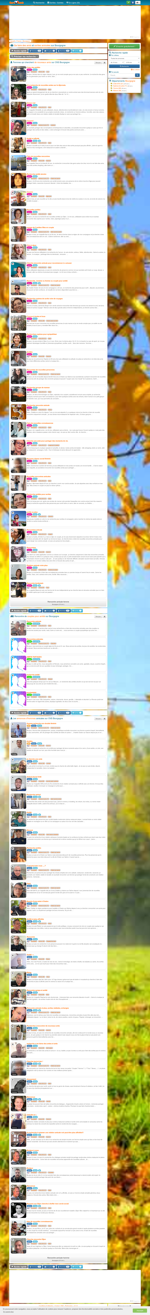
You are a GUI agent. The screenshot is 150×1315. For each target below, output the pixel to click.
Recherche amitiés (34, 848)
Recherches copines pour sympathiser (42, 334)
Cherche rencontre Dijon (36, 1239)
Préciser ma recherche (24, 56)
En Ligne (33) (74, 2)
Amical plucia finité (34, 777)
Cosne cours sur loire (52, 321)
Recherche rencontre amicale (38, 405)
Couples (50, 51)
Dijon (49, 89)
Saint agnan (49, 1048)
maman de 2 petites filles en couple (40, 227)
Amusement (31, 1079)
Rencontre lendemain (35, 583)
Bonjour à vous (33, 1150)
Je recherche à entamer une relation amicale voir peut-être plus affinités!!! (55, 1132)
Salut (29, 883)
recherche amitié (33, 674)
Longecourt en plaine (53, 445)
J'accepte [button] (140, 1310)
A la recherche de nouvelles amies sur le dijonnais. (46, 85)
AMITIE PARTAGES (34, 657)
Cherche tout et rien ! (35, 1061)
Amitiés (30, 352)
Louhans (53, 125)
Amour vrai (31, 103)
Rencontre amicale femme (58, 602)
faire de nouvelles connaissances (40, 1221)
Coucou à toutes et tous (36, 316)
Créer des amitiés (33, 67)
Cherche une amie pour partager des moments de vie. (47, 441)
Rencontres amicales (35, 639)
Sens (47, 994)
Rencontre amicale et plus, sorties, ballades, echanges (48, 1008)
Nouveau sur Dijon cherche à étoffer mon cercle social (48, 1203)
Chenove (50, 516)
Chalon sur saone (55, 178)
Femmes (35, 51)
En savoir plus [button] (8, 1312)
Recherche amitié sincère (36, 174)
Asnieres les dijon (53, 570)
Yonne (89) (41, 161)
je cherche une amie (34, 759)
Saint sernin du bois (56, 799)
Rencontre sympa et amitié (37, 990)
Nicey (49, 923)
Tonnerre (48, 356)
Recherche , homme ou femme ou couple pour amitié (47, 281)
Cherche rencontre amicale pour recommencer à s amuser (49, 263)
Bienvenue (31, 1097)
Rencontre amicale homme (58, 1258)
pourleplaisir (31, 692)
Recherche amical (34, 794)
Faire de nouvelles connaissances (40, 423)
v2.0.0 (76, 1306)
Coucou (30, 192)
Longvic (50, 534)
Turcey (50, 410)
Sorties (77, 51)
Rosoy (48, 959)
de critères (136, 69)
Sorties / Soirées (56, 2)
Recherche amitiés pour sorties (39, 494)
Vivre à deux (31, 245)
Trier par (98, 62)
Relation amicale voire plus (37, 565)
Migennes (48, 196)
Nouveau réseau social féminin (39, 458)
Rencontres (31, 547)
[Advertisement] (75, 21)
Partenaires (68, 1306)
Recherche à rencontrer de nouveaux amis (43, 1026)
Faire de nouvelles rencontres (38, 156)
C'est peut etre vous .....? (36, 866)
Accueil (12, 41)
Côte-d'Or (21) (42, 89)
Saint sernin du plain (56, 232)
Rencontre (31, 937)
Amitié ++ (30, 954)
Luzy (48, 72)
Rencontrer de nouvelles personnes (41, 370)
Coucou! (30, 120)
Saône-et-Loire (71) (44, 125)
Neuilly (48, 1101)
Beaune (50, 679)
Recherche (39, 2)
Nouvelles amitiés (33, 209)
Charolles (53, 643)
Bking (29, 972)
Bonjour (30, 1168)
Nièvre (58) (41, 72)
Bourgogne (26, 41)
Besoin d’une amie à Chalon (37, 901)
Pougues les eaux (51, 941)
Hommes (64, 51)
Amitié (29, 812)
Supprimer (136, 37)
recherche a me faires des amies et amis (42, 1043)
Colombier (51, 1172)
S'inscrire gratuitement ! (125, 46)
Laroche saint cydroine (52, 781)
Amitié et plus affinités (35, 919)
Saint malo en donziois (52, 834)
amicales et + (32, 1115)
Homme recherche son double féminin (41, 723)
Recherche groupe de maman (38, 387)
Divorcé (30, 830)
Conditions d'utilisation (46, 1306)
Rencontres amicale (34, 530)
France (19, 41)
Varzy (48, 977)
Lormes (48, 763)
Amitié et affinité (33, 138)
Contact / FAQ (59, 1306)
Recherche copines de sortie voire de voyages (45, 298)
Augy (47, 587)
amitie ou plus (32, 512)
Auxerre (48, 161)
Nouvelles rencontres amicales (39, 476)
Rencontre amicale (34, 621)
